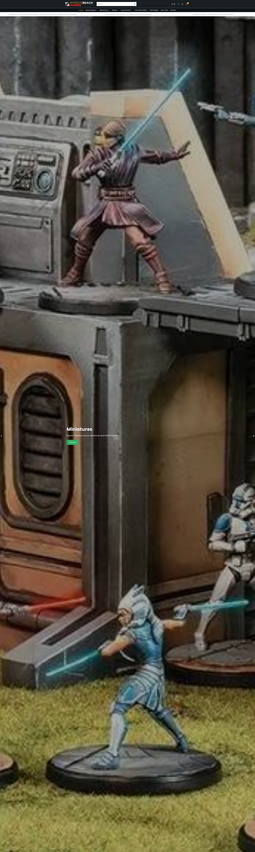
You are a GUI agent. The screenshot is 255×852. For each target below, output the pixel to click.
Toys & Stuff (126, 10)
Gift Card (164, 10)
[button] (1, 435)
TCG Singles (154, 10)
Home (81, 10)
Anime (114, 10)
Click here (72, 442)
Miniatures (104, 10)
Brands (173, 10)
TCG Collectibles (141, 10)
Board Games (91, 10)
